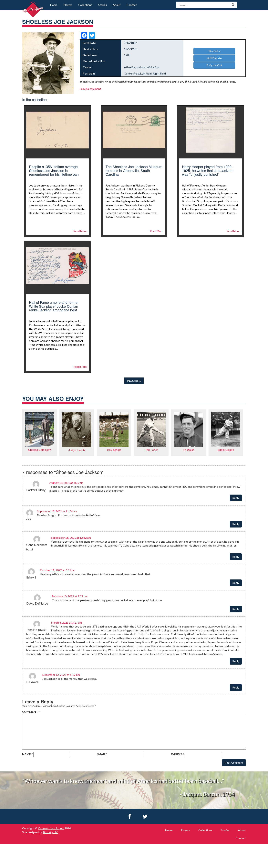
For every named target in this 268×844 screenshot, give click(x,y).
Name (27, 754)
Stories (102, 4)
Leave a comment (90, 88)
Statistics (214, 51)
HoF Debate (214, 58)
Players (67, 4)
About (117, 4)
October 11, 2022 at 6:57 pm (57, 570)
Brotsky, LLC (50, 832)
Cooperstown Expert (51, 828)
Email (102, 754)
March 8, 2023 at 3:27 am (66, 622)
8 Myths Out (214, 65)
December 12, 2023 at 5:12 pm (61, 674)
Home (53, 4)
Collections (85, 4)
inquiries (134, 380)
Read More (80, 231)
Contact (132, 4)
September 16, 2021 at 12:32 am (71, 537)
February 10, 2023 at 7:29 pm (70, 596)
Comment (31, 711)
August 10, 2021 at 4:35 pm (66, 482)
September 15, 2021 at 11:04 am (57, 511)
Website (177, 754)
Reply (235, 497)
